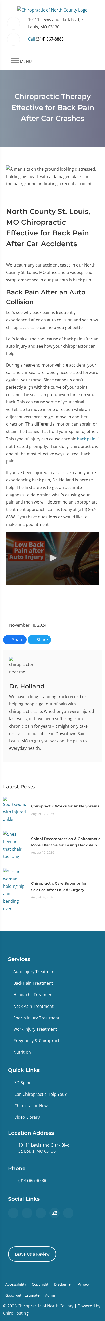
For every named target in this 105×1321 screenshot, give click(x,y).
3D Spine (22, 1083)
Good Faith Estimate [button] (22, 1295)
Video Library (27, 1117)
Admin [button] (50, 1295)
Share (17, 640)
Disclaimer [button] (63, 1284)
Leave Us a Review (32, 1254)
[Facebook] (27, 1213)
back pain (86, 439)
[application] (52, 558)
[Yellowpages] (54, 1213)
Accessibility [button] (15, 1284)
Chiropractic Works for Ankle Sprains (65, 806)
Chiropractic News (31, 1105)
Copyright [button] (40, 1284)
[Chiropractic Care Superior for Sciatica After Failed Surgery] (14, 889)
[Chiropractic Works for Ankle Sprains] (14, 809)
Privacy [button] (84, 1284)
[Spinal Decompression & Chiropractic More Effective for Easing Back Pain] (14, 845)
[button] (52, 558)
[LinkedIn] (68, 1213)
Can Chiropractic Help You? (40, 1094)
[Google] (13, 1213)
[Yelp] (41, 1213)
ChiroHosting (16, 1313)
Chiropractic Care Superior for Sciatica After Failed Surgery (59, 886)
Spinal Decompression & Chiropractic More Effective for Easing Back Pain (65, 841)
